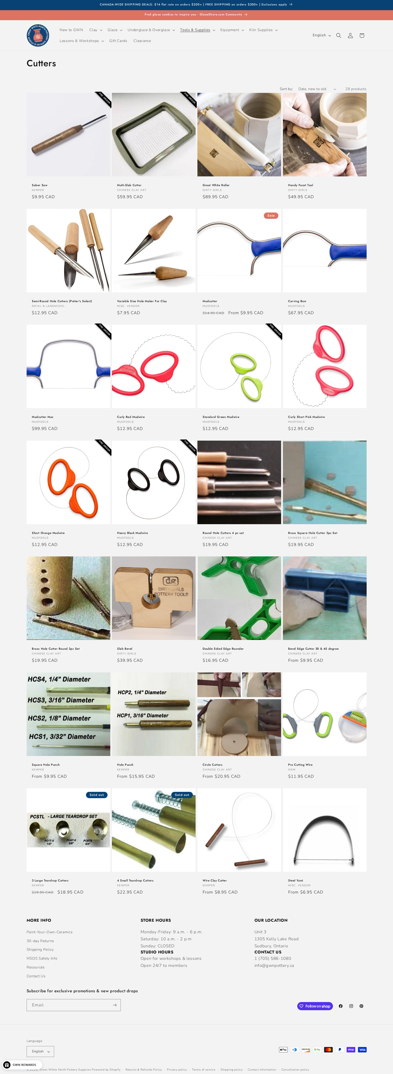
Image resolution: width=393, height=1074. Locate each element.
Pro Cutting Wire (300, 765)
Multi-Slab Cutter (129, 185)
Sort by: (286, 88)
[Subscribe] (115, 1005)
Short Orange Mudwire (48, 533)
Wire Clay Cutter (215, 881)
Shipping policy (232, 1070)
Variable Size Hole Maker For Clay (142, 301)
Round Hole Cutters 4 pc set (223, 533)
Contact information (262, 1070)
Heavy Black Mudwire (132, 533)
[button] (95, 30)
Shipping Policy (40, 949)
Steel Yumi (295, 881)
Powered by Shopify (106, 1070)
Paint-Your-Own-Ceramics (50, 932)
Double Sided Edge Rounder (223, 649)
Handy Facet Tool (300, 185)
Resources (36, 967)
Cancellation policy (295, 1070)
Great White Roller (216, 185)
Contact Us (36, 976)
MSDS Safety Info (42, 958)
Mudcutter (210, 301)
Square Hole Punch (46, 765)
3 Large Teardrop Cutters (50, 881)
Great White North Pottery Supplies (65, 1070)
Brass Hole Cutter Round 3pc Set (56, 649)
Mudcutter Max (42, 417)
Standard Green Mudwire (221, 417)
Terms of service (204, 1070)
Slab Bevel (124, 649)
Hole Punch (125, 765)
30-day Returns (40, 940)
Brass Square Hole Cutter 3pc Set (312, 533)
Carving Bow (297, 301)
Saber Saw (39, 185)
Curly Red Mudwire (131, 417)
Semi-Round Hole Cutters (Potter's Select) (62, 301)
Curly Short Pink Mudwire (306, 417)
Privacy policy (177, 1070)
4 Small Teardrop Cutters (135, 881)
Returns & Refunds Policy (144, 1070)
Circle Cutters (212, 765)
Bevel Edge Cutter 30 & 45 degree (313, 649)
